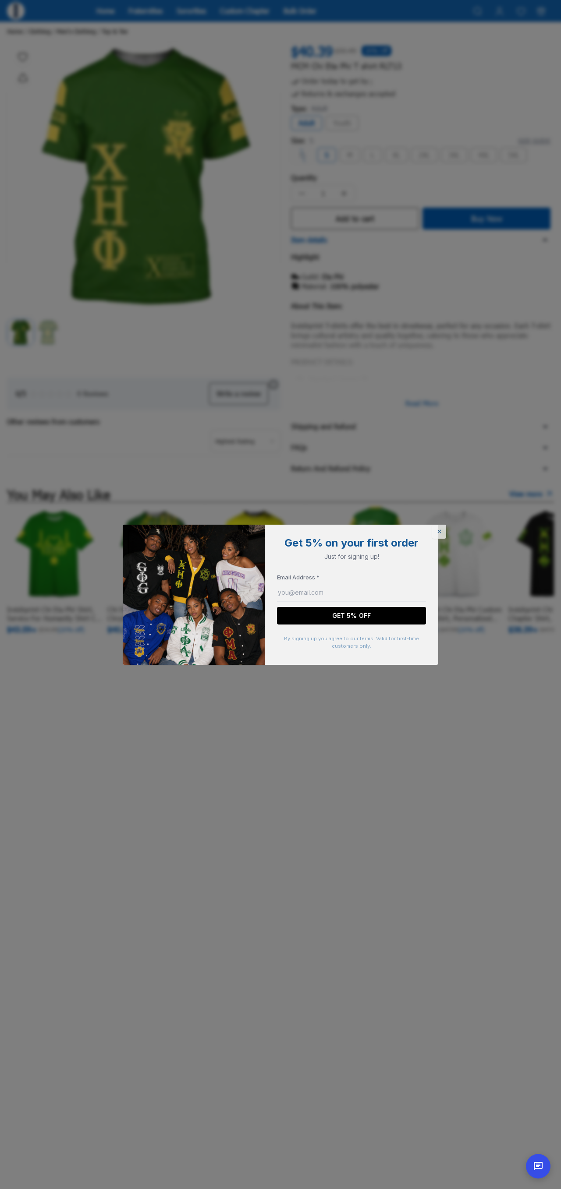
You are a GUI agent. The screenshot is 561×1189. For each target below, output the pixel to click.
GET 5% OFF (351, 615)
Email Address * (298, 577)
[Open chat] (538, 1166)
